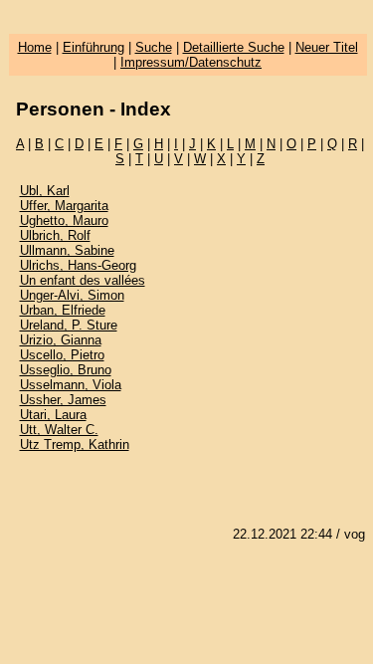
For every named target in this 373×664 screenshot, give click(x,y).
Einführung (93, 47)
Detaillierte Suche (233, 47)
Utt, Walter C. (59, 429)
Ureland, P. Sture (68, 325)
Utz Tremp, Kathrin (74, 444)
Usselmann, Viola (70, 384)
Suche (153, 47)
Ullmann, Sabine (67, 250)
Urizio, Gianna (60, 339)
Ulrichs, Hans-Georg (78, 265)
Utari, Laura (53, 414)
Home (35, 47)
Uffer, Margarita (64, 205)
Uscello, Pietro (62, 354)
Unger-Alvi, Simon (72, 295)
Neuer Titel (326, 47)
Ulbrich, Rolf (55, 235)
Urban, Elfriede (62, 310)
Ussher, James (63, 399)
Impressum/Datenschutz (191, 62)
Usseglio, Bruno (65, 369)
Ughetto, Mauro (64, 220)
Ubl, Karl (45, 190)
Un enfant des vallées (82, 280)
